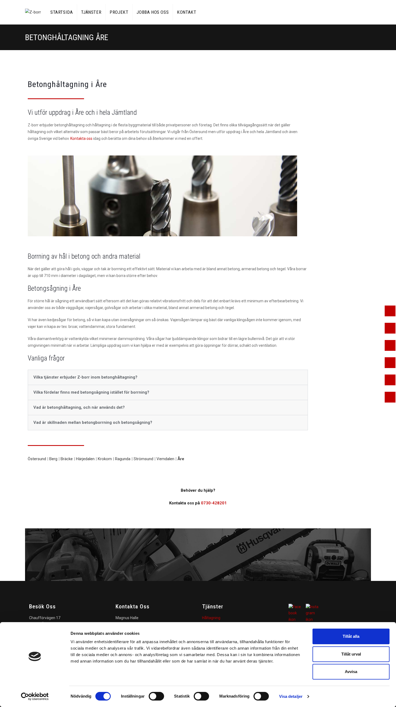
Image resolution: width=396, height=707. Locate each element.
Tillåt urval (351, 654)
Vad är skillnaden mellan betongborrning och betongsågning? (92, 422)
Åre (181, 458)
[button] (168, 377)
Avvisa (351, 671)
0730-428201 (214, 503)
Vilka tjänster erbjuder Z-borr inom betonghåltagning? (85, 377)
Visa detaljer (291, 696)
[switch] (156, 696)
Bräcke (67, 458)
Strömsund (143, 458)
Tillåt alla (351, 636)
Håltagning (211, 618)
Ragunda (122, 458)
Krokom (105, 458)
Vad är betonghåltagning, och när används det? (79, 407)
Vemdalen (165, 458)
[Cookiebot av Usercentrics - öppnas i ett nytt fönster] (34, 696)
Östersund (37, 458)
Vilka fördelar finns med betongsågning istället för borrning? (91, 392)
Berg (53, 458)
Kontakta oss (81, 138)
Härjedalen (85, 458)
